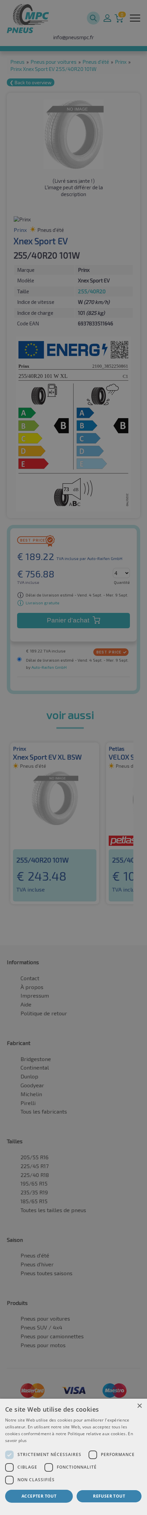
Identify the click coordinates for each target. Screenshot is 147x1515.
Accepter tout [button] (39, 1496)
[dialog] (73, 1457)
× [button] (139, 1406)
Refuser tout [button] (109, 1496)
